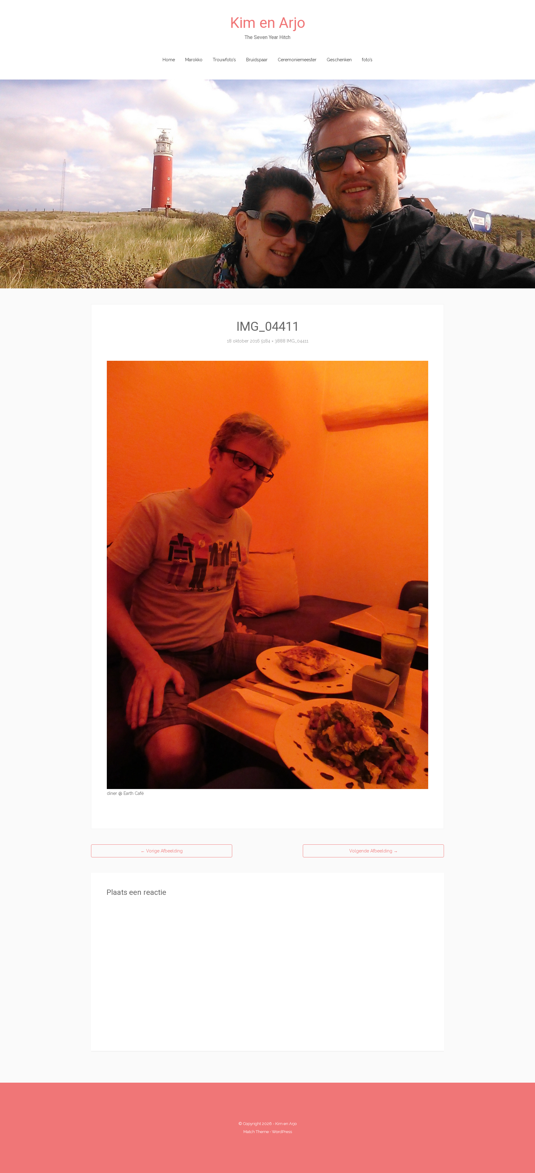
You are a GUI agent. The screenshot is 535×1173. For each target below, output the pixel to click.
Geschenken (339, 59)
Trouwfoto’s (224, 59)
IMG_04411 (297, 341)
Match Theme (256, 1131)
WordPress (282, 1131)
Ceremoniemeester (297, 59)
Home (169, 59)
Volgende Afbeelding (373, 850)
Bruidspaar (257, 59)
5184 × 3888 (273, 341)
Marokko (193, 59)
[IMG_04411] (267, 574)
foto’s (367, 59)
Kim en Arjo (267, 23)
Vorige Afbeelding (162, 850)
